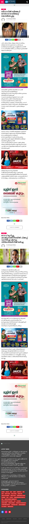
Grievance (8, 518)
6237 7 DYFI (7, 493)
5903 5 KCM (13, 495)
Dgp (7, 497)
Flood (11, 497)
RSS (11, 491)
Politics (15, 518)
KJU (2, 499)
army (14, 491)
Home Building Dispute (19, 497)
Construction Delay (21, 502)
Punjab (3, 497)
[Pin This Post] (15, 39)
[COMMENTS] (22, 39)
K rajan (18, 501)
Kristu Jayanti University (11, 499)
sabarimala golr (21, 495)
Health (20, 518)
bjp (23, 491)
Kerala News (11, 502)
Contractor (14, 504)
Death (7, 491)
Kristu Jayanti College (7, 501)
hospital (19, 491)
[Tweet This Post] (9, 39)
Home (3, 518)
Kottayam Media (12, 18)
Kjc (14, 501)
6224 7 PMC (13, 493)
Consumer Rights (6, 504)
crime (3, 491)
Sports (25, 518)
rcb (2, 493)
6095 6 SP (20, 493)
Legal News (4, 502)
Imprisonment (22, 504)
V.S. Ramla (4, 506)
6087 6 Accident (5, 495)
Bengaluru (10, 506)
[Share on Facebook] (6, 39)
